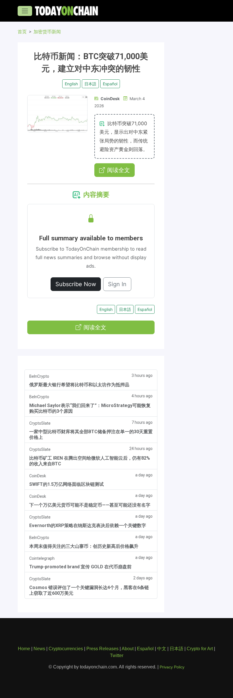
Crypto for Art (200, 648)
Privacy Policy (172, 667)
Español (110, 83)
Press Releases (102, 648)
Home (24, 648)
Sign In (117, 284)
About (128, 648)
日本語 (90, 83)
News (39, 648)
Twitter (116, 655)
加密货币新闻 (47, 31)
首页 (22, 31)
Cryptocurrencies (66, 648)
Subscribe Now (75, 284)
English (71, 83)
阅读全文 (118, 170)
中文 (161, 648)
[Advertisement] (193, 113)
